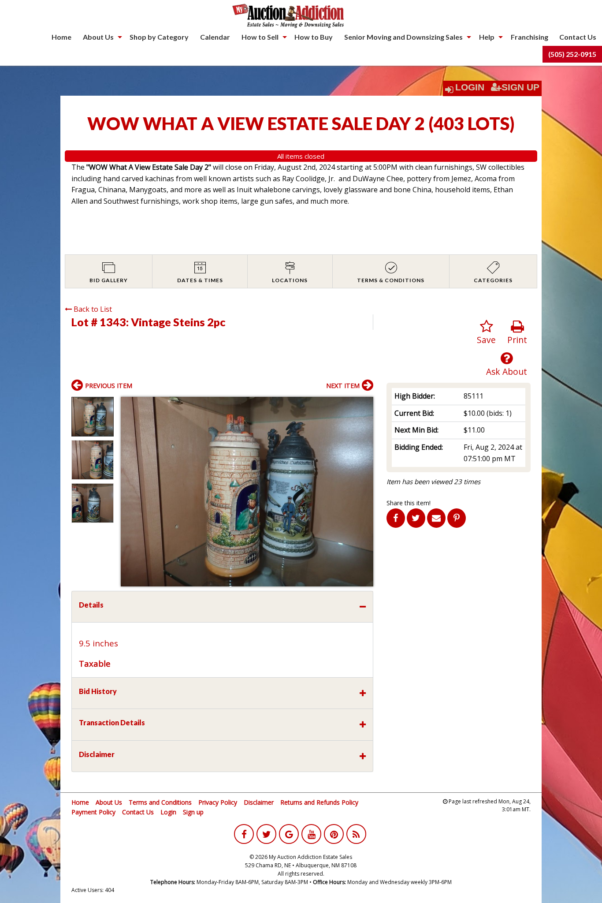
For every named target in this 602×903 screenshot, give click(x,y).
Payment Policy (93, 812)
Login (469, 87)
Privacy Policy (217, 802)
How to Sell (260, 37)
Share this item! (408, 503)
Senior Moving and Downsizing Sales (403, 37)
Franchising (529, 37)
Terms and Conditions (160, 802)
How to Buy (313, 37)
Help (486, 37)
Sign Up (520, 87)
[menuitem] (61, 37)
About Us (98, 37)
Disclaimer (259, 802)
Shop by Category (159, 37)
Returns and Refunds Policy (319, 802)
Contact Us (577, 37)
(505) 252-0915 (572, 54)
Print (517, 340)
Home (61, 37)
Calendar (215, 37)
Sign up (193, 812)
